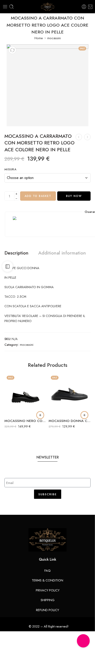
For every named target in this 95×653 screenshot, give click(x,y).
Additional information (62, 253)
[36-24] (47, 85)
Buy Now (74, 196)
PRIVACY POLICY (47, 590)
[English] (45, 511)
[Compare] (12, 50)
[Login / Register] (84, 6)
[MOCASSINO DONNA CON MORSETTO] (70, 394)
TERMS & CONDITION (47, 580)
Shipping (48, 600)
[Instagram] (83, 640)
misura (10, 169)
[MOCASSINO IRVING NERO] (87, 137)
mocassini (54, 38)
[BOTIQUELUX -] (47, 6)
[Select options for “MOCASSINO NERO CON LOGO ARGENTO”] (40, 415)
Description (16, 253)
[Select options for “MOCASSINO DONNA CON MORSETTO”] (84, 415)
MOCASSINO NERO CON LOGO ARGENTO (25, 420)
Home (38, 38)
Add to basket (38, 196)
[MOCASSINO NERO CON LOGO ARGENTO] (25, 394)
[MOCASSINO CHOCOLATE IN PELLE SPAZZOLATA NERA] (79, 137)
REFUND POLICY (47, 610)
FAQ (47, 570)
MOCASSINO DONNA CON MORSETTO (70, 420)
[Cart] (90, 6)
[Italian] (50, 511)
